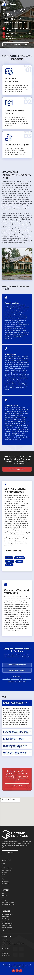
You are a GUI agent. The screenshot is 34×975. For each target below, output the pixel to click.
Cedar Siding (5, 916)
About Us (4, 872)
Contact (4, 866)
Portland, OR (6, 679)
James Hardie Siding (7, 914)
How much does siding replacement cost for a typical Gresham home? (15, 753)
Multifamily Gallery (7, 870)
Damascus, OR (12, 681)
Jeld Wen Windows (7, 927)
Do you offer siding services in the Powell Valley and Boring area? (15, 746)
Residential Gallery (7, 868)
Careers (4, 877)
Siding (3, 893)
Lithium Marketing (20, 966)
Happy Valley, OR (26, 679)
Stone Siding (5, 919)
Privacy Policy (5, 883)
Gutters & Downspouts (8, 904)
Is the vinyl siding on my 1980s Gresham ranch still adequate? (13, 739)
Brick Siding (5, 921)
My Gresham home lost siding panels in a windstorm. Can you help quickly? (16, 732)
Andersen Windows (7, 923)
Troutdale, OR (15, 679)
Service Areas (5, 881)
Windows (4, 895)
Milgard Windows (6, 930)
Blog (3, 879)
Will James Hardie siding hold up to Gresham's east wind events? (15, 703)
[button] (30, 3)
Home (3, 863)
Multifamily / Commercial (9, 902)
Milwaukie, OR (22, 681)
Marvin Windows (6, 925)
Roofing (4, 900)
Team (3, 874)
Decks (3, 898)
